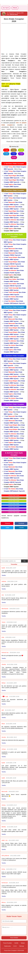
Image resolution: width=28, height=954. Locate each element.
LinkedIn (21, 527)
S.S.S (15, 946)
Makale (15, 8)
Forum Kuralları (7, 943)
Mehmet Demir (14, 14)
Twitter (7, 527)
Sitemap (21, 946)
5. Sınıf (6, 153)
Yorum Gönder (14, 937)
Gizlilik (16, 943)
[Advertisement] (14, 38)
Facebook (21, 523)
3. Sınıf (13, 150)
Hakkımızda (7, 946)
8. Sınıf (14, 157)
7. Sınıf (21, 153)
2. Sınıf (6, 150)
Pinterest (7, 523)
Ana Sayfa (6, 8)
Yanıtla (4, 575)
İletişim (23, 943)
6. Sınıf (13, 153)
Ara (24, 561)
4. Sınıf (21, 150)
